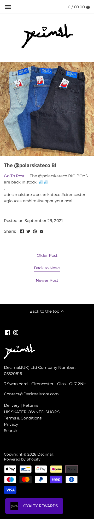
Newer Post (47, 280)
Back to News (47, 267)
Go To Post (14, 175)
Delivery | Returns (21, 405)
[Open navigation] (8, 7)
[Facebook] (7, 332)
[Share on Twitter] (28, 230)
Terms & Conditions (23, 418)
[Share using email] (41, 230)
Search (10, 430)
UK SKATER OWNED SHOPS (32, 411)
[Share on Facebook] (22, 230)
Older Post (47, 255)
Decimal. (45, 454)
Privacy (11, 424)
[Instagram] (15, 332)
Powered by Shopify (22, 459)
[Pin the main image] (35, 230)
